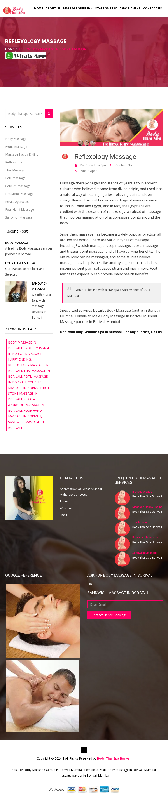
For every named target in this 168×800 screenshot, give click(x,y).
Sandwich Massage (18, 217)
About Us (53, 8)
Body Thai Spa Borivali (114, 758)
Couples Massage (17, 186)
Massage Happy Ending (21, 154)
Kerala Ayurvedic (17, 202)
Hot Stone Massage (19, 194)
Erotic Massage (16, 146)
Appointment (130, 8)
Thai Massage (15, 170)
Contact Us (152, 8)
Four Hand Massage (19, 209)
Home (38, 8)
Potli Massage (15, 178)
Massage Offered (77, 8)
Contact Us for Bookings (109, 615)
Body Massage (15, 139)
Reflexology (13, 162)
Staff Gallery (106, 8)
